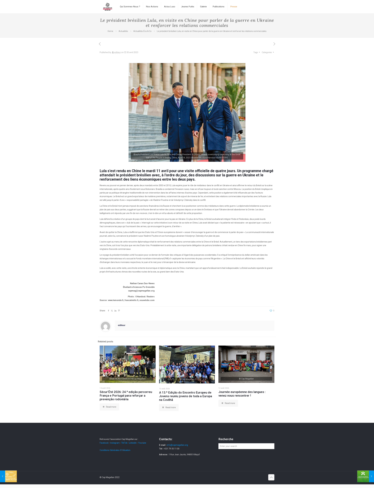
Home (110, 31)
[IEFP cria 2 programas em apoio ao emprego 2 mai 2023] (365, 476)
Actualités (123, 31)
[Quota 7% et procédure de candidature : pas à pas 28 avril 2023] (8, 476)
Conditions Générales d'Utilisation (115, 450)
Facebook (104, 443)
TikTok (124, 443)
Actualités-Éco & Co (142, 31)
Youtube (142, 443)
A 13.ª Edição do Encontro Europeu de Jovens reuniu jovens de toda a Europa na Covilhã (185, 396)
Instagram (115, 443)
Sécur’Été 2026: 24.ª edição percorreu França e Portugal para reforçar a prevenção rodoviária (126, 395)
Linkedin (133, 443)
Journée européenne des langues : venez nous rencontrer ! (242, 393)
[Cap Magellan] (108, 6)
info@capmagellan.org (177, 445)
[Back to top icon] (271, 477)
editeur (117, 52)
